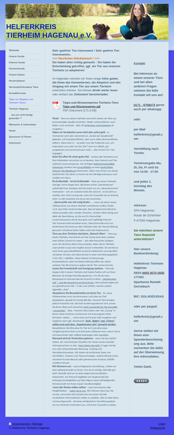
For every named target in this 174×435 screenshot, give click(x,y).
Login (161, 424)
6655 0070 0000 (153, 273)
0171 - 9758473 (144, 105)
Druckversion (21, 424)
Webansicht (157, 428)
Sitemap (37, 424)
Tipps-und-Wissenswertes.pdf (81, 106)
